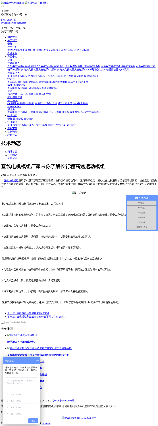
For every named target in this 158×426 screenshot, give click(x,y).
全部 (9, 43)
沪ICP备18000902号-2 (64, 400)
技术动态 (12, 155)
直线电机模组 (11, 180)
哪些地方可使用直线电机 (21, 341)
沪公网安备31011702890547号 (80, 417)
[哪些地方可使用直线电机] (22, 335)
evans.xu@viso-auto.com (13, 22)
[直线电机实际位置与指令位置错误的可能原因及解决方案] (39, 348)
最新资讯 (12, 158)
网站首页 (12, 37)
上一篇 (28, 313)
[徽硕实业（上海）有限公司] (79, 2)
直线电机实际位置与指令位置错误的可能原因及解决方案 (38, 355)
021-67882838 (8, 20)
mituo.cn (46, 423)
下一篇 (36, 316)
